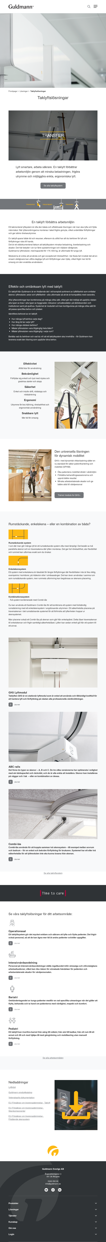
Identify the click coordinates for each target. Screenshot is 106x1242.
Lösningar (24, 91)
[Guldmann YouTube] (46, 1190)
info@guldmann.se (53, 1183)
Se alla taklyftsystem (53, 873)
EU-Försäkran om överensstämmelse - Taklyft (29, 1102)
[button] (95, 6)
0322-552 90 (53, 1181)
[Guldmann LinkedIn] (60, 1190)
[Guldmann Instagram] (53, 1190)
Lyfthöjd (12, 1087)
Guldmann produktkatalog (20, 1092)
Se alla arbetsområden (53, 1057)
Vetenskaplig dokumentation (22, 1097)
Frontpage (13, 91)
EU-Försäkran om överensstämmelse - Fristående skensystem (26, 1118)
